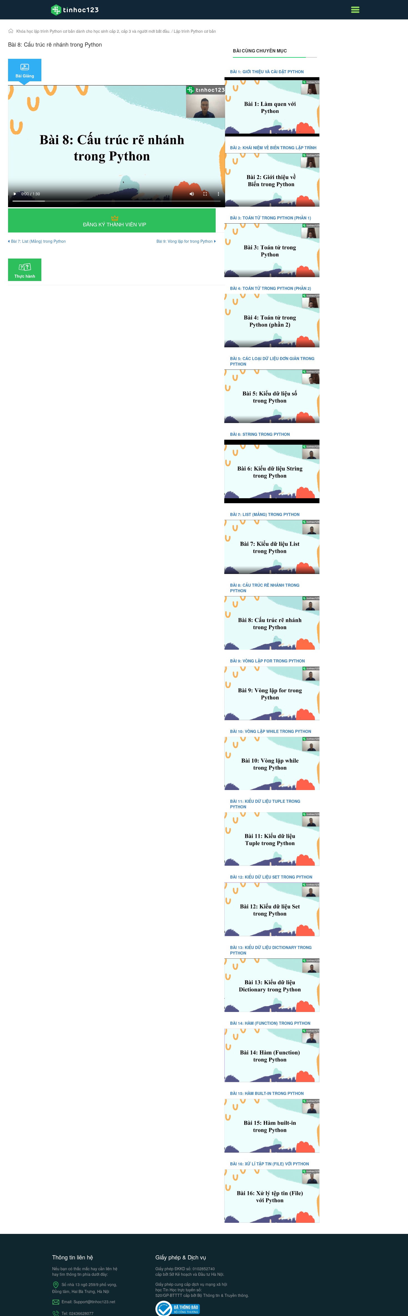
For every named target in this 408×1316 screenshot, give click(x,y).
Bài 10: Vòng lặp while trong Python (270, 731)
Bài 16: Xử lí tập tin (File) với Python (269, 1163)
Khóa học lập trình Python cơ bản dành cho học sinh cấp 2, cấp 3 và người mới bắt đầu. (94, 31)
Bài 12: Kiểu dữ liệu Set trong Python (271, 877)
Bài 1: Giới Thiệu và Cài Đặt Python (267, 71)
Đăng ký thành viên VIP (114, 224)
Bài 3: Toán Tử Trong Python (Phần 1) (270, 218)
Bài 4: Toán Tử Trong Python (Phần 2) (270, 288)
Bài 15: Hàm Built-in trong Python (267, 1093)
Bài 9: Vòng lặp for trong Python (185, 241)
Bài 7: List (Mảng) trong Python (38, 241)
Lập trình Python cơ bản (195, 31)
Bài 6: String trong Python (260, 434)
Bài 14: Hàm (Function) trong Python (270, 1023)
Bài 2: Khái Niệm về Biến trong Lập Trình (273, 147)
